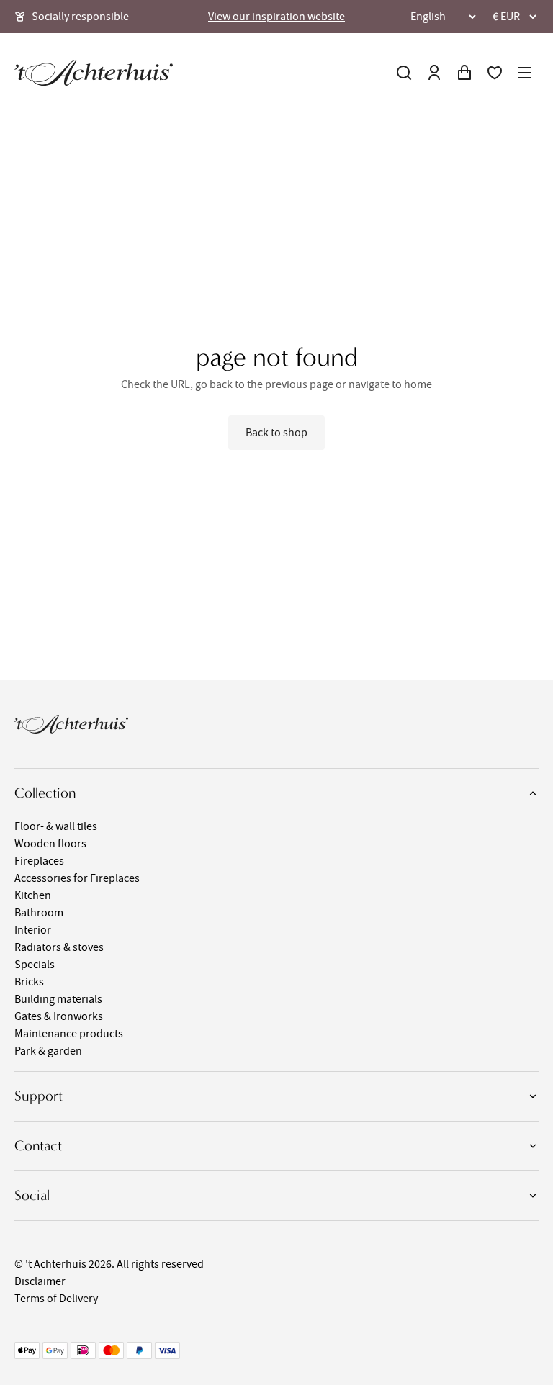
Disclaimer (40, 1281)
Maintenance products (68, 1034)
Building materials (58, 999)
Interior (32, 930)
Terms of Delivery (56, 1298)
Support (38, 1096)
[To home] (93, 73)
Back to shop (276, 432)
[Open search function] (404, 72)
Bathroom (38, 913)
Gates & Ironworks (58, 1016)
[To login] (434, 72)
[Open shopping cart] (464, 72)
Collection (45, 793)
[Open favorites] (494, 72)
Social (32, 1195)
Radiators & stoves (59, 947)
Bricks (29, 982)
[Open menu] (525, 72)
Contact (38, 1145)
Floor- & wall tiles (55, 826)
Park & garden (48, 1051)
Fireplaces (39, 861)
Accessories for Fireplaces (77, 878)
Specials (34, 964)
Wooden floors (50, 843)
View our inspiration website (276, 16)
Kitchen (32, 895)
